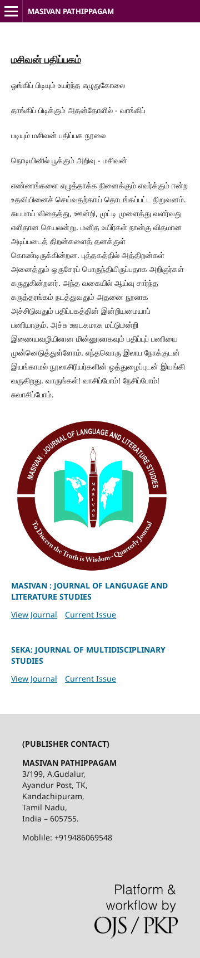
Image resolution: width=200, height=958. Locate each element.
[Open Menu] (11, 11)
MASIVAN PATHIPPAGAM (72, 11)
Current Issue (90, 614)
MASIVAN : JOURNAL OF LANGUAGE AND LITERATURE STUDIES (89, 591)
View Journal (34, 614)
